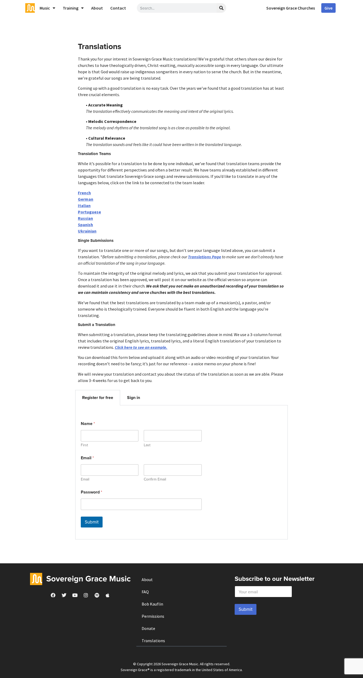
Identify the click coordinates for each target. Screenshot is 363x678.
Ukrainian (87, 231)
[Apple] (107, 595)
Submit (92, 522)
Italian (84, 205)
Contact (118, 8)
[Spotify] (97, 595)
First (84, 445)
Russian (85, 218)
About (97, 8)
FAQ (145, 591)
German (85, 199)
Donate (148, 628)
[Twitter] (64, 595)
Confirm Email (155, 479)
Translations (153, 640)
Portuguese (89, 211)
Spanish (85, 224)
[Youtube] (75, 595)
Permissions (153, 616)
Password (91, 492)
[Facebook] (53, 595)
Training (70, 8)
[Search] (221, 8)
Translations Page (204, 256)
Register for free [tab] (97, 397)
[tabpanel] (181, 472)
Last (147, 445)
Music (45, 8)
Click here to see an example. (141, 347)
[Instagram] (86, 595)
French (84, 192)
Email (85, 479)
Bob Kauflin (152, 604)
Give (328, 8)
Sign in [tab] (133, 397)
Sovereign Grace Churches (290, 8)
